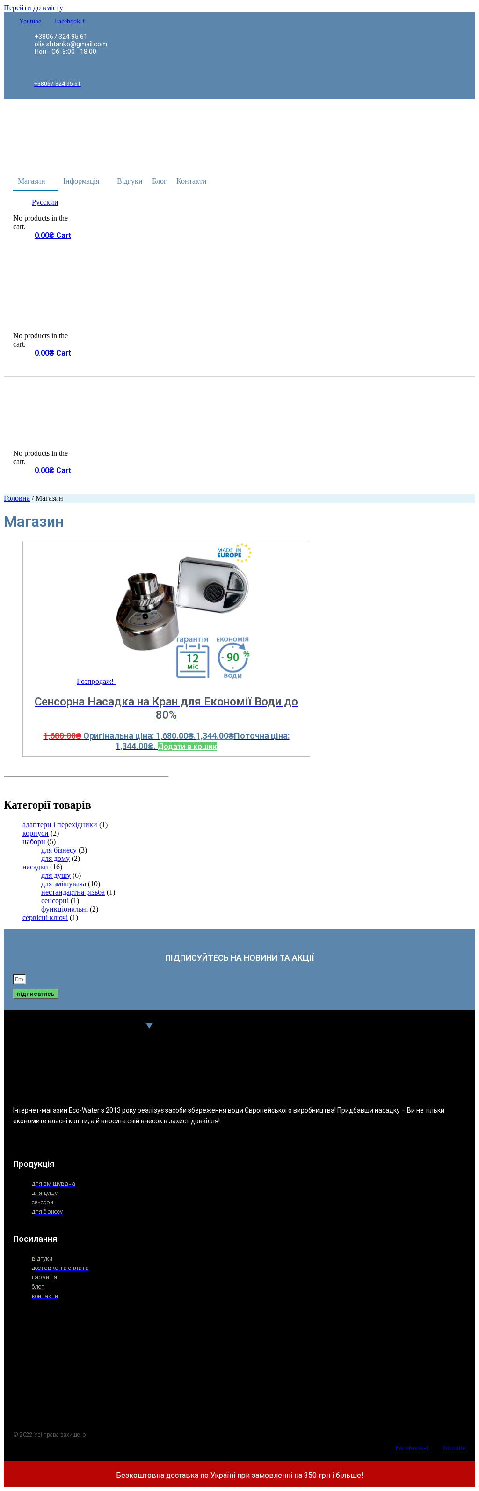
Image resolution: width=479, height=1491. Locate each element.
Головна (17, 498)
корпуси (35, 833)
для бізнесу (59, 850)
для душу (56, 875)
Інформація (81, 181)
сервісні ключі (45, 917)
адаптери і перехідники (59, 825)
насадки (35, 867)
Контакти (191, 181)
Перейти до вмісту (33, 8)
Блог (159, 181)
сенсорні (55, 901)
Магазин (31, 181)
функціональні (64, 909)
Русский (45, 202)
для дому (55, 858)
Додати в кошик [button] (187, 746)
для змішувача (63, 884)
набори (33, 842)
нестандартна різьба (73, 892)
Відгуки (130, 181)
